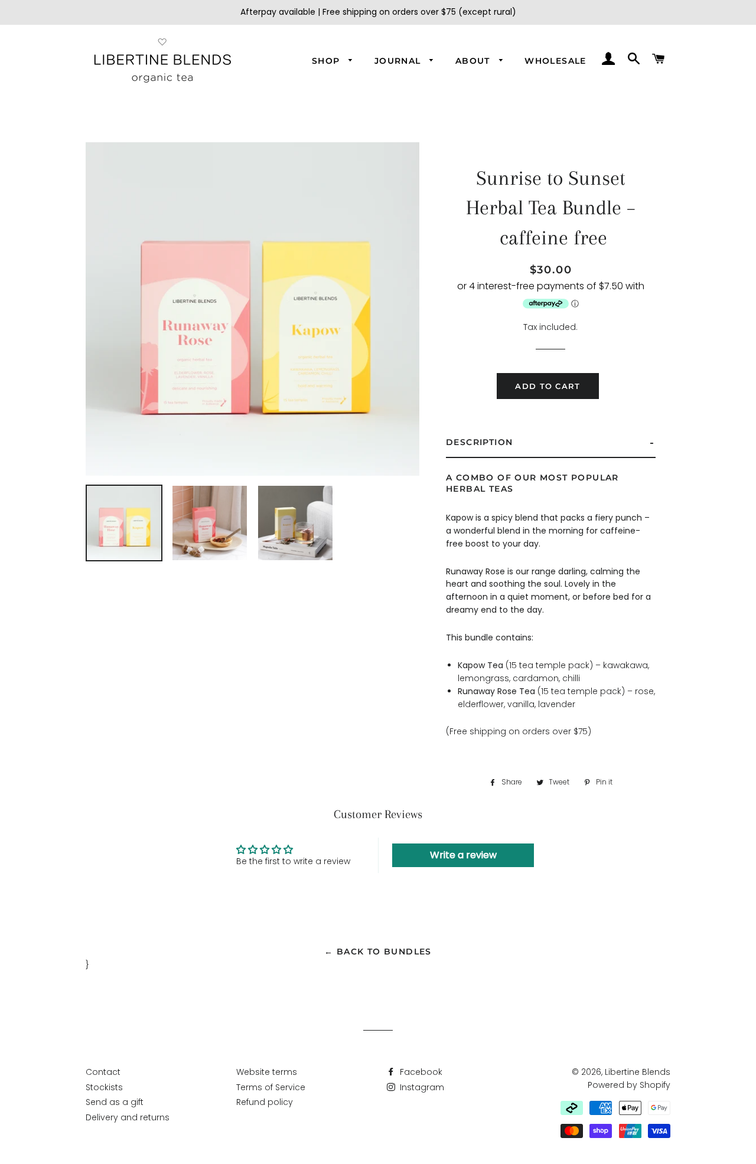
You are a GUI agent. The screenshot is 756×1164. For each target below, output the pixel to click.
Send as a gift (115, 1102)
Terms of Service (270, 1087)
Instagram (420, 1087)
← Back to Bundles (378, 951)
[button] (551, 443)
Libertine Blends (637, 1072)
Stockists (104, 1087)
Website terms (266, 1072)
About (474, 60)
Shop (327, 60)
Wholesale (555, 60)
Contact (103, 1072)
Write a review (463, 855)
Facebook (419, 1072)
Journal (399, 60)
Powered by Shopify (629, 1085)
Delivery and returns (128, 1117)
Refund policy (264, 1102)
